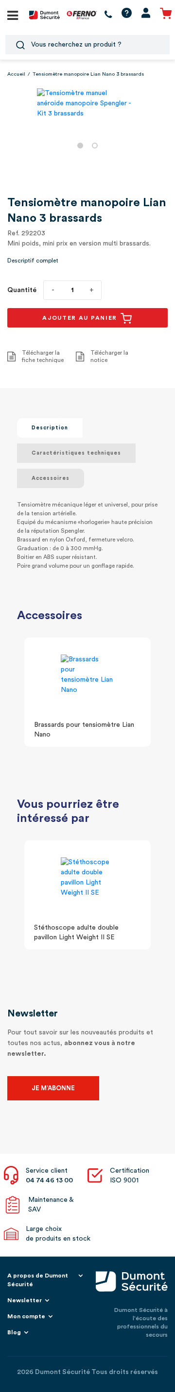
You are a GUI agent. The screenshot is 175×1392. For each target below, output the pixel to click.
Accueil (16, 74)
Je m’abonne (53, 1088)
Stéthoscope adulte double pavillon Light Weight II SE (76, 932)
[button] (80, 145)
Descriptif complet (32, 260)
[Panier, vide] (166, 15)
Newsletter (24, 1300)
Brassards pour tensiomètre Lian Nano (84, 729)
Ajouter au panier (81, 318)
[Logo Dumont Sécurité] (44, 14)
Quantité (21, 290)
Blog (14, 1332)
